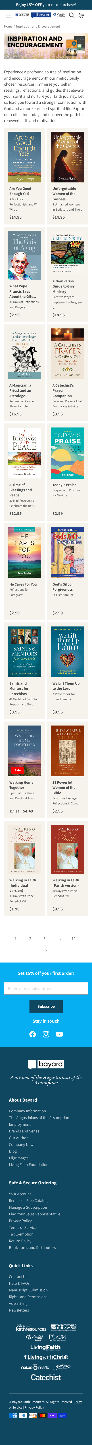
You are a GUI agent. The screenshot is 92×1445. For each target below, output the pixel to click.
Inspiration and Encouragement (38, 26)
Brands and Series (24, 1131)
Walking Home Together (21, 785)
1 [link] (16, 938)
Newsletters (19, 1310)
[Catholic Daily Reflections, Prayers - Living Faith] (46, 1348)
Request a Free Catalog (28, 1200)
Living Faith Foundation (28, 1164)
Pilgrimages (18, 1157)
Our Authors (19, 1137)
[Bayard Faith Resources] (30, 1328)
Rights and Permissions (28, 1296)
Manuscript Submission (28, 1290)
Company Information (27, 1110)
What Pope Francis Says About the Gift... (22, 291)
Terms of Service (23, 1227)
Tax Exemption (21, 1234)
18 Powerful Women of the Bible (63, 787)
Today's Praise (64, 484)
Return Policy (20, 1240)
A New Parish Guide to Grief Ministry (64, 286)
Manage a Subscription (28, 1207)
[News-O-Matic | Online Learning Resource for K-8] (35, 1368)
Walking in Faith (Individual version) (22, 885)
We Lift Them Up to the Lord (66, 686)
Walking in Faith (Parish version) (65, 883)
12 (73, 938)
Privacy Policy (20, 1220)
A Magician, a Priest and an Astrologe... (20, 390)
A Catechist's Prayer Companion (63, 390)
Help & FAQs (19, 1283)
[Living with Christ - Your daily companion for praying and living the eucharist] (46, 1358)
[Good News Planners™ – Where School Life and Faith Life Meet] (62, 1368)
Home (8, 26)
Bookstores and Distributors (32, 1247)
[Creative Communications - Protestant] (35, 1338)
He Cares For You (23, 584)
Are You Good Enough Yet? (20, 191)
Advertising (18, 1303)
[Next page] (46, 950)
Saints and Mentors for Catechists (19, 688)
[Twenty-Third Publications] (63, 1328)
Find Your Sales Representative (34, 1214)
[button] (8, 15)
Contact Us (18, 1276)
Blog (13, 1151)
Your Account (20, 1193)
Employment (20, 1124)
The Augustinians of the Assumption (39, 1117)
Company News (22, 1144)
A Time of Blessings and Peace (20, 490)
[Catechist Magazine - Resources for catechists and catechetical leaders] (46, 1378)
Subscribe (46, 1006)
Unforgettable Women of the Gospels (64, 193)
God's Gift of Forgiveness (62, 587)
